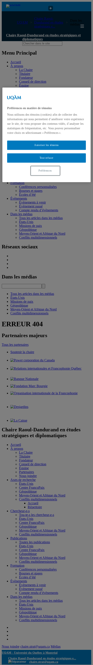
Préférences (45, 170)
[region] (46, 134)
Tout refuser (46, 157)
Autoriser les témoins (46, 145)
